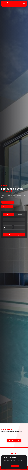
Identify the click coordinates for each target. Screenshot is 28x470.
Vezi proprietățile (7, 202)
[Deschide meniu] (24, 3)
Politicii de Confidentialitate (16, 463)
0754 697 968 (7, 206)
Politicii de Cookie (6, 463)
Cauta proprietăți (15, 234)
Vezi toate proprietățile (14, 440)
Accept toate (15, 466)
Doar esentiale (7, 466)
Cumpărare (8, 214)
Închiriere (19, 214)
